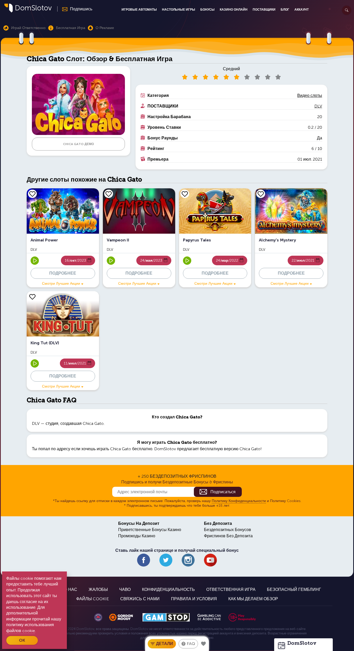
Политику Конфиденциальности (239, 501)
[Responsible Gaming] (242, 617)
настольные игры (178, 9)
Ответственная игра (231, 589)
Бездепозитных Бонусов (227, 529)
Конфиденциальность (168, 589)
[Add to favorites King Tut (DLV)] (32, 296)
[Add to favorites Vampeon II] (108, 194)
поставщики (264, 9)
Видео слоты (309, 95)
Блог (285, 9)
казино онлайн (233, 9)
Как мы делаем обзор (253, 598)
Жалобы (98, 589)
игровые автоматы (139, 9)
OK (22, 640)
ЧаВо (125, 589)
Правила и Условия (194, 598)
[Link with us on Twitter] (165, 560)
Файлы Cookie (92, 598)
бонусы (207, 9)
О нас (70, 589)
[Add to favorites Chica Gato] (203, 643)
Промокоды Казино (136, 535)
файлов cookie (20, 630)
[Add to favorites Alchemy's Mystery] (260, 194)
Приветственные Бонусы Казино (149, 529)
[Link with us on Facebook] (143, 560)
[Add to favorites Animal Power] (32, 194)
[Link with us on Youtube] (210, 560)
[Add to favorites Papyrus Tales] (184, 194)
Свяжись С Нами (140, 598)
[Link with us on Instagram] (188, 560)
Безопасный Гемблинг (294, 589)
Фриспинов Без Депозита (228, 535)
